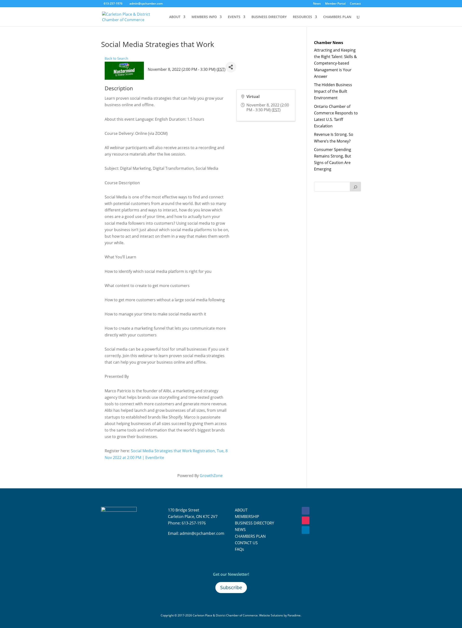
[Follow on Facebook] (305, 511)
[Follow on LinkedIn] (305, 530)
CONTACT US (246, 542)
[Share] (230, 67)
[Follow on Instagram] (305, 520)
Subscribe (231, 587)
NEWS (240, 529)
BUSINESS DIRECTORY (269, 17)
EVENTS (234, 17)
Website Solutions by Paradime (280, 615)
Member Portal (335, 4)
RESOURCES (302, 17)
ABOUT (174, 17)
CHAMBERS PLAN (337, 17)
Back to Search (116, 58)
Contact (355, 4)
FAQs (239, 549)
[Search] (355, 186)
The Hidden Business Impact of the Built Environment (333, 91)
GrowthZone (211, 475)
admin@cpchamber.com (202, 533)
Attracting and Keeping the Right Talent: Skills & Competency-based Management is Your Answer (335, 63)
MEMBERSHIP (247, 516)
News (317, 4)
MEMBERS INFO (204, 17)
